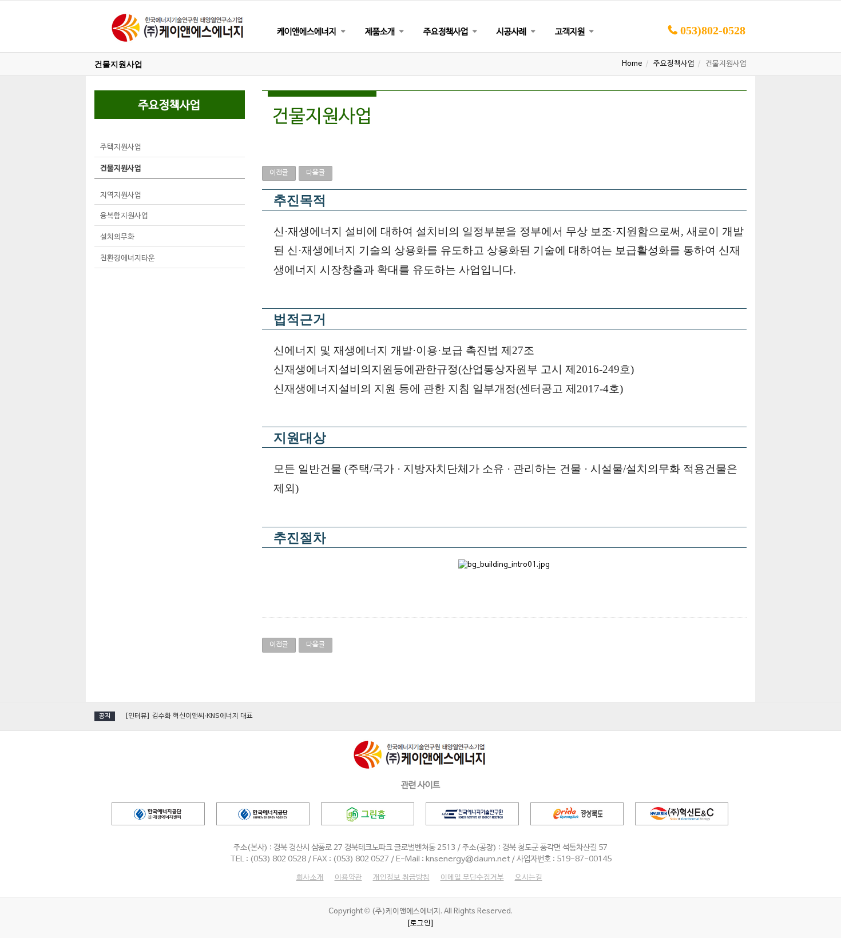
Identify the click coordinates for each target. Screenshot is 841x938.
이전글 (278, 173)
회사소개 (310, 878)
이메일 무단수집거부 (472, 878)
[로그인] (420, 924)
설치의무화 (117, 237)
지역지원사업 (120, 196)
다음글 (315, 173)
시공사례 (511, 32)
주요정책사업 (445, 32)
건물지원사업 (120, 169)
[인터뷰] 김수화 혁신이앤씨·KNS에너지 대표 (189, 716)
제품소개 (380, 32)
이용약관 (348, 878)
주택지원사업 (120, 148)
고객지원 (570, 32)
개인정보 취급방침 (401, 878)
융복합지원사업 (124, 216)
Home (632, 64)
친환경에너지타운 (127, 259)
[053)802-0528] (706, 50)
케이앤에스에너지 (306, 32)
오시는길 (528, 878)
